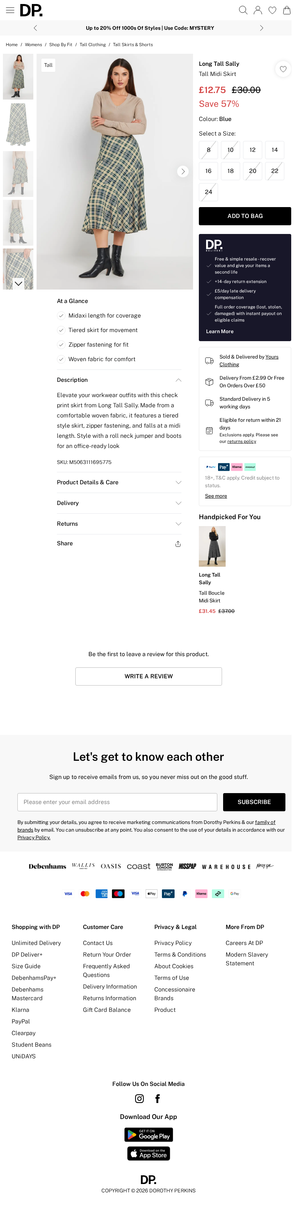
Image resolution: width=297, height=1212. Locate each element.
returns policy (241, 441)
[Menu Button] (10, 10)
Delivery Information (110, 986)
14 (275, 149)
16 (208, 170)
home (12, 44)
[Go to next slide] (183, 171)
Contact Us (98, 943)
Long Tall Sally (219, 63)
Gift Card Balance (107, 1009)
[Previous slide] (35, 28)
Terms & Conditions (180, 954)
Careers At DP (244, 943)
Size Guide (26, 966)
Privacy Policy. (33, 837)
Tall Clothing (93, 44)
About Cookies (173, 966)
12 (253, 149)
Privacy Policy (173, 943)
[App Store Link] (148, 1144)
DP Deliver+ (27, 954)
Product (165, 1009)
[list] (115, 172)
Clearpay (23, 1033)
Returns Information (109, 998)
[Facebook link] (157, 1098)
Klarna (20, 1009)
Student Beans (31, 1044)
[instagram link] (139, 1098)
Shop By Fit (60, 44)
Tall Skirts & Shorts (133, 44)
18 (230, 170)
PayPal (21, 1021)
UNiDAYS (24, 1056)
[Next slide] (261, 28)
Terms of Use (171, 977)
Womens (33, 44)
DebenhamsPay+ (34, 977)
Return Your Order (107, 954)
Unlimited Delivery (36, 943)
